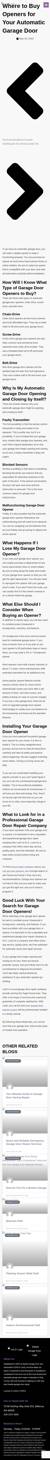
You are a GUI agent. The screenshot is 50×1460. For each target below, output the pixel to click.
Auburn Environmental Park (23, 1325)
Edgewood (21, 1440)
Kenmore (20, 1445)
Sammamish (21, 1452)
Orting (29, 1450)
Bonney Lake (37, 1435)
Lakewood (15, 1448)
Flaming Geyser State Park (22, 1273)
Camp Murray (25, 1437)
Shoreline (41, 1452)
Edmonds (29, 1440)
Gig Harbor (38, 1443)
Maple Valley (32, 1448)
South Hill (16, 1455)
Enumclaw (36, 1440)
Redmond (7, 1452)
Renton (13, 1452)
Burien (18, 1437)
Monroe (16, 1450)
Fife (14, 1443)
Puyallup (42, 1450)
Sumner (30, 1455)
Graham (6, 1445)
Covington (34, 1437)
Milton (11, 1450)
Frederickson (29, 1443)
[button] (46, 5)
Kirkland (30, 1445)
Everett (43, 1440)
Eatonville (13, 1440)
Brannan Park (14, 1220)
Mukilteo (23, 1450)
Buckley (12, 1437)
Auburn (23, 1435)
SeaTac (28, 1452)
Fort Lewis (20, 1443)
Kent (25, 1445)
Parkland (35, 1450)
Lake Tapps (7, 1448)
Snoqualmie (8, 1455)
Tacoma (36, 1455)
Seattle (33, 1452)
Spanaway (23, 1455)
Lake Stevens (38, 1445)
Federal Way (8, 1443)
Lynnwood (23, 1448)
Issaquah (13, 1445)
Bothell (6, 1437)
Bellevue (29, 1435)
